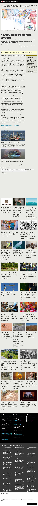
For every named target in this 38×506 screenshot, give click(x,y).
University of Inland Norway (31, 486)
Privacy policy (4, 430)
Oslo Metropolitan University (19, 481)
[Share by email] (6, 173)
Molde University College (7, 467)
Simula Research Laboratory (19, 490)
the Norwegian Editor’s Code (7, 433)
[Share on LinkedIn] (4, 173)
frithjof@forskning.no (18, 428)
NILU (4, 474)
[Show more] (31, 72)
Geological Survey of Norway (7, 456)
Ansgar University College (7, 447)
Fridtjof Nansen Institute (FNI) (7, 454)
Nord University (5, 478)
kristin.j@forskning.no (18, 434)
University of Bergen (30, 485)
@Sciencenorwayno (31, 418)
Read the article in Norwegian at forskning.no (10, 125)
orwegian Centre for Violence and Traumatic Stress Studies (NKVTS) (7, 490)
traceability (11, 169)
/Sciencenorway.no (31, 416)
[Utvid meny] (37, 1)
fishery (31, 169)
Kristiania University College (7, 464)
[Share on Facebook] (1, 173)
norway (17, 169)
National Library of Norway (7, 468)
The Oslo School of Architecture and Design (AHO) (31, 471)
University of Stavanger (30, 491)
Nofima (4, 477)
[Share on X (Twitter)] (3, 173)
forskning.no (26, 169)
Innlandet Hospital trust (7, 457)
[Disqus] (19, 186)
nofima (21, 169)
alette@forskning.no (17, 424)
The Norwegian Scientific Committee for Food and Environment (31, 468)
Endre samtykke (5, 439)
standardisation (4, 169)
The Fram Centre (29, 452)
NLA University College (6, 475)
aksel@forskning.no (17, 420)
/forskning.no (30, 420)
